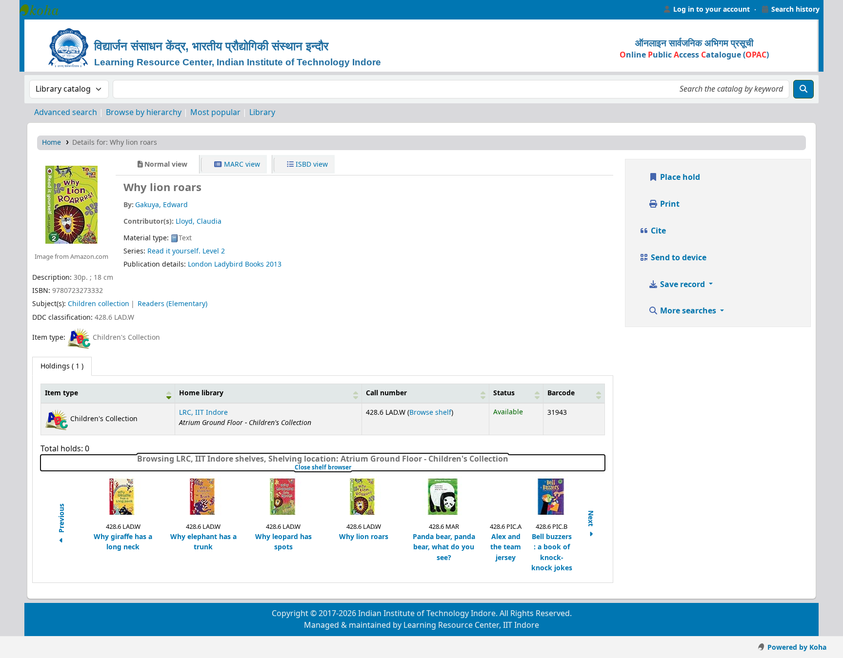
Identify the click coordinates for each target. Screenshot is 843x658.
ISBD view (311, 164)
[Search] (803, 89)
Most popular (215, 112)
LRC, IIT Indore (203, 412)
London (200, 264)
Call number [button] (386, 393)
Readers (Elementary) (172, 304)
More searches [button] (688, 311)
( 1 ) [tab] (61, 366)
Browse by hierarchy (143, 112)
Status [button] (504, 393)
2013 (273, 264)
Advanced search (65, 112)
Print (669, 204)
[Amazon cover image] (71, 204)
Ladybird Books (239, 264)
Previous (62, 519)
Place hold (679, 177)
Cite (657, 231)
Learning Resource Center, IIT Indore (44, 9)
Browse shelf (430, 412)
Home (51, 142)
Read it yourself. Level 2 (186, 251)
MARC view (241, 164)
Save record (682, 284)
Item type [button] (61, 393)
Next (590, 519)
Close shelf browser (353, 467)
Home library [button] (201, 393)
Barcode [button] (561, 393)
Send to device (677, 258)
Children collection (98, 304)
